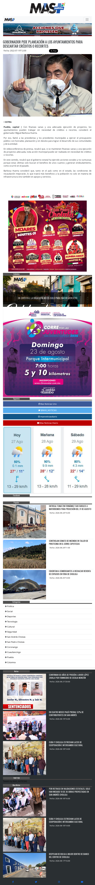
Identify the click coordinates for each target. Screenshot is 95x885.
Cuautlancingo (14, 652)
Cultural (11, 626)
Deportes (11, 616)
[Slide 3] (52, 303)
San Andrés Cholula (16, 637)
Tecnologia (12, 621)
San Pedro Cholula (15, 642)
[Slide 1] (43, 303)
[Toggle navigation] (87, 19)
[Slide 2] (47, 303)
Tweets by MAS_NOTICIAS (15, 781)
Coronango (12, 647)
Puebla (10, 657)
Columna (11, 662)
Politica (10, 606)
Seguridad (12, 631)
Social (10, 611)
